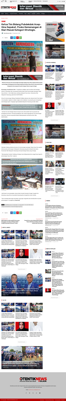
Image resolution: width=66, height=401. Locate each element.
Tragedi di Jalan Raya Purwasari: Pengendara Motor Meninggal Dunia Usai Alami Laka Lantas (49, 155)
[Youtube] (64, 1)
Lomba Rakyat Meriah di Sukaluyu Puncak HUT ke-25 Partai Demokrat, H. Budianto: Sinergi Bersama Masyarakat (7, 242)
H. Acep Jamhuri (21, 204)
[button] (63, 13)
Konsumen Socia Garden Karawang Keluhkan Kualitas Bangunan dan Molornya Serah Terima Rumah (36, 242)
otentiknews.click (8, 33)
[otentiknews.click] (2, 33)
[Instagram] (59, 1)
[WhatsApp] (20, 37)
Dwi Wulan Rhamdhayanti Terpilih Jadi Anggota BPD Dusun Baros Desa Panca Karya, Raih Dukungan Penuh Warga (21, 262)
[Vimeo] (62, 1)
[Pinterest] (17, 37)
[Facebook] (58, 1)
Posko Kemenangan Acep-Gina (16, 206)
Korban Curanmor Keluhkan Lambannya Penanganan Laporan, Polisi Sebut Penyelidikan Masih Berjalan (49, 171)
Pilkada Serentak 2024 (6, 206)
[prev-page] (46, 244)
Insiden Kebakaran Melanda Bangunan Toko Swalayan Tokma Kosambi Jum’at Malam (59, 155)
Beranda (3, 18)
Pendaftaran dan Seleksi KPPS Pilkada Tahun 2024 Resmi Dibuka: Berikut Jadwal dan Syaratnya (33, 222)
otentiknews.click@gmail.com (34, 389)
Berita (6, 18)
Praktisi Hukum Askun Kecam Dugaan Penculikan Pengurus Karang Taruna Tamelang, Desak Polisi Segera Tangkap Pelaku (59, 171)
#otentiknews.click (8, 204)
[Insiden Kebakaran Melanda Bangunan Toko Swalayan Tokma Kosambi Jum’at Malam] (60, 148)
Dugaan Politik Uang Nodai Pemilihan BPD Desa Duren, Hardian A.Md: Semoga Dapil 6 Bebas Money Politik (36, 261)
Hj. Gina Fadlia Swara (29, 204)
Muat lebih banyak (21, 269)
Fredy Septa (15, 204)
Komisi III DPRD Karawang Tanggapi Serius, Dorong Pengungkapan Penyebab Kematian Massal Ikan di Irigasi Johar (59, 189)
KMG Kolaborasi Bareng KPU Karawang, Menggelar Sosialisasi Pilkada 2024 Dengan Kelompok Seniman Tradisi (10, 222)
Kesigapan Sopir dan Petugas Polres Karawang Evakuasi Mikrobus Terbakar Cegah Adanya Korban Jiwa (49, 189)
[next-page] (48, 244)
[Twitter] (61, 1)
